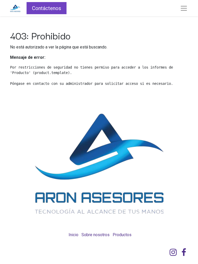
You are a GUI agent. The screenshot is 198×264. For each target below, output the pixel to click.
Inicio (73, 234)
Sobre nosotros (95, 234)
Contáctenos (46, 8)
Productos (122, 234)
